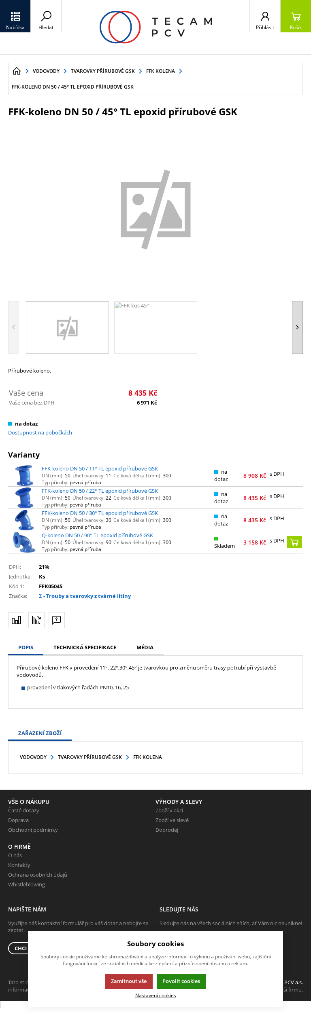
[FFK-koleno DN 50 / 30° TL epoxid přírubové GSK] (24, 520)
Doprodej (167, 829)
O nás (15, 855)
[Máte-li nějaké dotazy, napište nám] (57, 620)
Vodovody (33, 757)
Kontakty (19, 865)
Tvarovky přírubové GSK (90, 757)
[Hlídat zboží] (36, 620)
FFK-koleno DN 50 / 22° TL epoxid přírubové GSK (100, 490)
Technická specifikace (84, 647)
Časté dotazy (23, 810)
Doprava (18, 820)
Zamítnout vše (129, 981)
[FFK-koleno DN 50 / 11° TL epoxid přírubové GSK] (24, 475)
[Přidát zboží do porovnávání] (16, 620)
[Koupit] (294, 542)
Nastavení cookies (155, 995)
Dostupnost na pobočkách (40, 432)
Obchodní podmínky (33, 829)
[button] (15, 16)
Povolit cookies (181, 981)
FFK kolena (147, 757)
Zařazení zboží (40, 733)
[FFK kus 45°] (155, 208)
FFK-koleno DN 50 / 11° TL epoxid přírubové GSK (100, 468)
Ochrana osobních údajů (37, 874)
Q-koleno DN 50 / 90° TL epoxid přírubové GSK (97, 535)
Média (144, 647)
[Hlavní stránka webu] (17, 71)
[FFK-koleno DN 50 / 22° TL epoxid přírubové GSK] (24, 498)
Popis (25, 647)
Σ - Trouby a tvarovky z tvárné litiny (85, 596)
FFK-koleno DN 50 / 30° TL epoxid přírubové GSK (100, 513)
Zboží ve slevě (172, 820)
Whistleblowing (26, 884)
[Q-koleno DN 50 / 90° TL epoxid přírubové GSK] (24, 542)
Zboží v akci (169, 810)
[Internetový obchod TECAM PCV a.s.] (155, 27)
